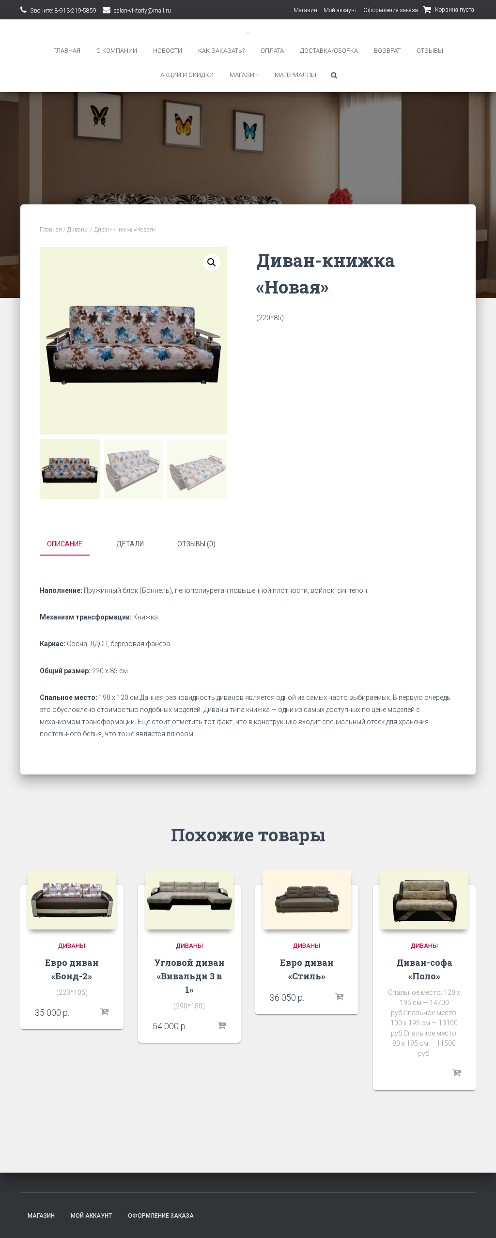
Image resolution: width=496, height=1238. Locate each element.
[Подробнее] (456, 1073)
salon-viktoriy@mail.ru (142, 10)
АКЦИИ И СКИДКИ (187, 74)
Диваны (78, 229)
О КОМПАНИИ (116, 50)
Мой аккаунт (340, 10)
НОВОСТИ (167, 50)
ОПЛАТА (272, 50)
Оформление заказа (390, 10)
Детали (130, 544)
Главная (51, 229)
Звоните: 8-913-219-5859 (63, 10)
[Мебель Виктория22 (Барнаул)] (248, 31)
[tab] (72, 544)
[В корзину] (104, 1012)
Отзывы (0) (196, 544)
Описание (64, 544)
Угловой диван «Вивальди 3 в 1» (189, 976)
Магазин (305, 10)
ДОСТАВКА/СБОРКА (329, 50)
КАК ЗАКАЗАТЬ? (221, 50)
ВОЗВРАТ (387, 50)
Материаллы (295, 74)
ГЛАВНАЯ (66, 50)
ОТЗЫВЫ (430, 50)
